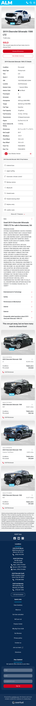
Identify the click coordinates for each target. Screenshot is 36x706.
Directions (18, 652)
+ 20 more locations (18, 594)
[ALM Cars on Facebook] (14, 538)
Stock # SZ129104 (7, 357)
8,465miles (30, 452)
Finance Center (18, 624)
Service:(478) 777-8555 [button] (19, 567)
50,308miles (29, 361)
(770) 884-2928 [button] (19, 579)
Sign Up (18, 686)
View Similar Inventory (18, 56)
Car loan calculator (18, 614)
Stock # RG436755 (7, 447)
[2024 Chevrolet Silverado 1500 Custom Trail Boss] (18, 433)
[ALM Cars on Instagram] (22, 538)
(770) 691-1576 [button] (19, 590)
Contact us (18, 643)
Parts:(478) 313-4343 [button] (19, 569)
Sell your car (18, 619)
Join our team (17, 647)
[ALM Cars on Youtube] (18, 538)
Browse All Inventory (18, 51)
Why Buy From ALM (18, 628)
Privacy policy (18, 638)
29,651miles (29, 407)
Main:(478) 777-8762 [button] (19, 565)
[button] (27, 2)
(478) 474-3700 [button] (19, 554)
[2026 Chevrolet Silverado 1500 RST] (18, 387)
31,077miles (29, 497)
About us (18, 610)
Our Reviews (18, 633)
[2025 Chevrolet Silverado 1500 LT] (18, 342)
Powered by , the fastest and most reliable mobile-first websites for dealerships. (18, 698)
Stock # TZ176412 (7, 402)
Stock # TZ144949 (7, 493)
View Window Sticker (14, 153)
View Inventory (18, 605)
